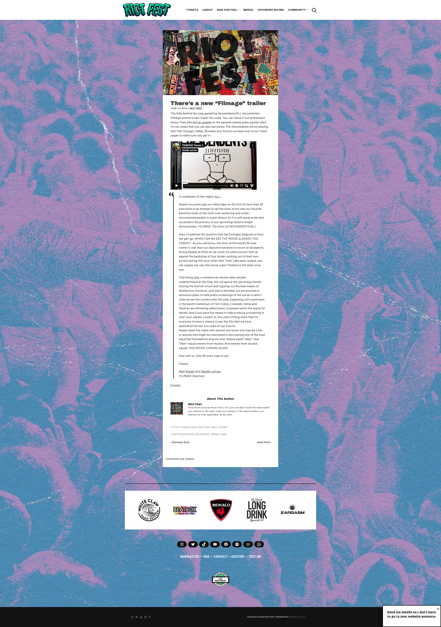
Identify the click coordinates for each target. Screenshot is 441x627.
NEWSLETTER (189, 556)
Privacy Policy (297, 617)
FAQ (206, 556)
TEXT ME (255, 556)
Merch (248, 10)
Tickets (192, 10)
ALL (217, 196)
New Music (204, 426)
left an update (201, 122)
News (214, 426)
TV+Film (223, 426)
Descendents (187, 433)
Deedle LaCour (211, 371)
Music (194, 426)
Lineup (207, 10)
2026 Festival (227, 10)
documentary (202, 433)
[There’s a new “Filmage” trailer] (220, 62)
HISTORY (237, 556)
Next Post (263, 442)
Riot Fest (196, 108)
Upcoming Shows (271, 10)
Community (297, 10)
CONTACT (220, 556)
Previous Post (180, 442)
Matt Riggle (186, 371)
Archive (186, 426)
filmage (215, 433)
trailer (223, 433)
